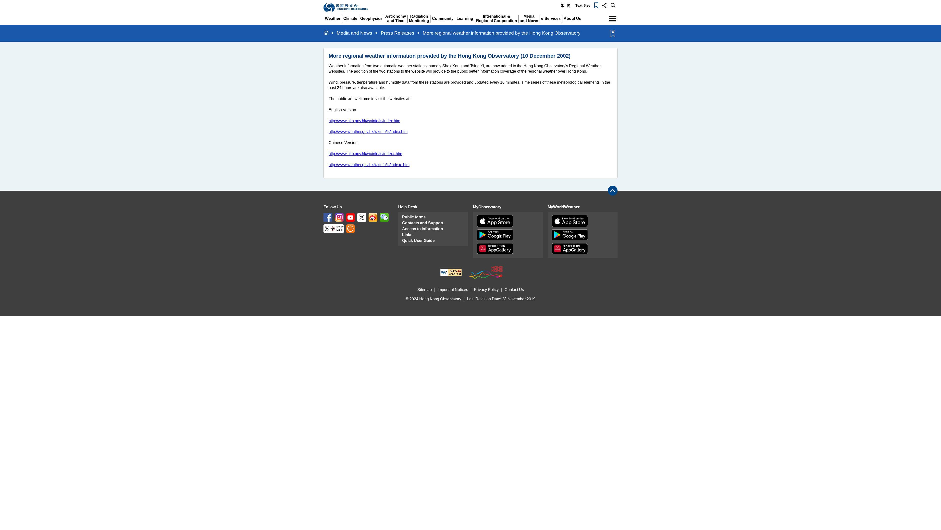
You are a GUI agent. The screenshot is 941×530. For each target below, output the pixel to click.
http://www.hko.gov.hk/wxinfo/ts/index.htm (364, 121)
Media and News (354, 33)
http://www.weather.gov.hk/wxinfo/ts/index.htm (368, 132)
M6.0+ (340, 230)
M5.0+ (340, 226)
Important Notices (453, 290)
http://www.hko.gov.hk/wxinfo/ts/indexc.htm (365, 154)
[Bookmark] (596, 5)
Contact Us (514, 290)
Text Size (582, 5)
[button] (604, 5)
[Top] (613, 191)
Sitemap (424, 290)
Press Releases (397, 33)
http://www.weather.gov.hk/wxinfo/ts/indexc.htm (369, 165)
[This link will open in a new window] (327, 217)
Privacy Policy (486, 290)
